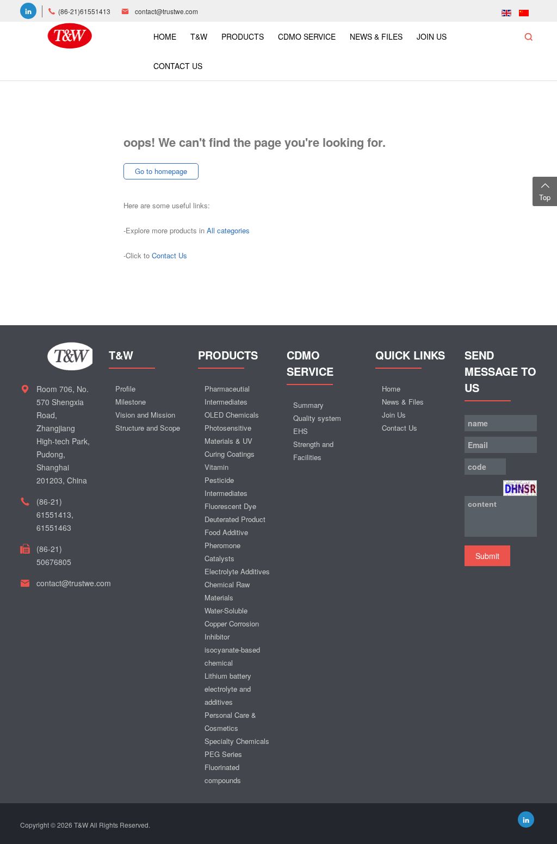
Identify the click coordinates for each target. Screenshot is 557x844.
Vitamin (216, 467)
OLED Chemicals (232, 414)
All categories (228, 230)
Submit (487, 555)
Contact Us (169, 255)
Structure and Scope (147, 428)
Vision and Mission (145, 414)
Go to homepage (161, 171)
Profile (125, 388)
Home (391, 388)
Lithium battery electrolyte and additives (228, 689)
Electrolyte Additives (237, 571)
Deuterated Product (235, 519)
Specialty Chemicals (237, 741)
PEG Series (223, 754)
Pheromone (222, 545)
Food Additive (226, 532)
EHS (300, 431)
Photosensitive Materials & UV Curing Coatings (230, 441)
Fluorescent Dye (230, 506)
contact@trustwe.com (166, 11)
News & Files (403, 401)
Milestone (130, 401)
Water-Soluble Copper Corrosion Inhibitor (232, 623)
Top (544, 197)
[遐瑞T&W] (69, 34)
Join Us (394, 414)
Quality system (317, 418)
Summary (308, 405)
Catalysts (219, 558)
